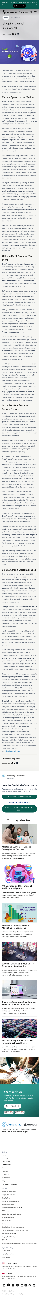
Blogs (3, 1181)
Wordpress (5, 1224)
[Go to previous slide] (2, 4)
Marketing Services (8, 1254)
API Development (7, 1211)
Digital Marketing (7, 1248)
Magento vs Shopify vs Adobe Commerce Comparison (19, 1243)
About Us (5, 1171)
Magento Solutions (8, 1204)
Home (4, 1155)
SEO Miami (5, 1240)
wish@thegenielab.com (12, 751)
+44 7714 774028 (10, 1279)
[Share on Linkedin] (18, 34)
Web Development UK (9, 1233)
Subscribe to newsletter (18, 796)
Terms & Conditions (8, 1294)
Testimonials (6, 1177)
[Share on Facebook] (13, 34)
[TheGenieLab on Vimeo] (34, 1285)
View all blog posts (12, 758)
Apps (6, 18)
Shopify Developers (8, 1195)
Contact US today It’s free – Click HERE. (19, 808)
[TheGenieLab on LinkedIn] (4, 1285)
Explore (4, 1152)
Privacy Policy (19, 1294)
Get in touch (11, 1106)
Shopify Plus (6, 1198)
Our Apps (5, 1168)
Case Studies (6, 1161)
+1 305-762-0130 (10, 1269)
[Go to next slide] (36, 4)
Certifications (6, 1165)
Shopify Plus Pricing (8, 1237)
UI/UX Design (6, 1257)
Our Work (5, 1158)
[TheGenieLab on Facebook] (13, 1285)
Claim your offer (20, 6)
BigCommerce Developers (10, 1201)
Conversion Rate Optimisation (11, 1214)
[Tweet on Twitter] (15, 34)
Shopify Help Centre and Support (13, 1227)
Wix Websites (6, 1220)
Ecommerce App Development (12, 1208)
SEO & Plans (6, 1251)
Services (4, 1189)
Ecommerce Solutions (9, 1191)
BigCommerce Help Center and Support (15, 1230)
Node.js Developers (8, 1217)
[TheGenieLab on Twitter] (18, 1285)
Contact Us (5, 1174)
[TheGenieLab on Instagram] (8, 1285)
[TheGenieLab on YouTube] (22, 1285)
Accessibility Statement (9, 1184)
